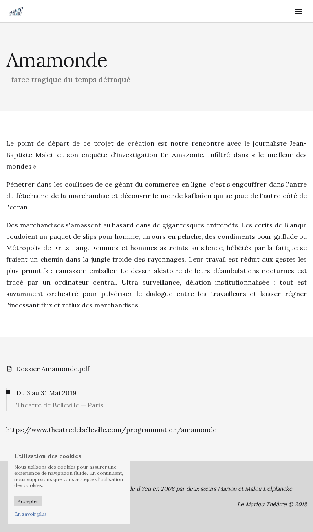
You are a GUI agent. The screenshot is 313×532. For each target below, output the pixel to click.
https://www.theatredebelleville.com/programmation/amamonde (111, 429)
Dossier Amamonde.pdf (53, 369)
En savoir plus (30, 514)
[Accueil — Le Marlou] (38, 11)
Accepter (28, 501)
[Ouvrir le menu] (299, 11)
